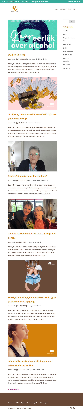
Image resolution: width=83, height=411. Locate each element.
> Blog (29, 180)
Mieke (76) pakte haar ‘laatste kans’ (27, 176)
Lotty (14, 59)
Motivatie (38, 123)
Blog (69, 9)
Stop (57, 9)
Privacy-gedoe (44, 403)
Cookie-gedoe (33, 403)
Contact (63, 9)
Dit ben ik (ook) (16, 54)
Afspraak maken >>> (74, 2)
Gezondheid (36, 59)
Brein (29, 59)
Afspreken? (24, 403)
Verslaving (43, 59)
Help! (42, 370)
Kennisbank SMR (13, 403)
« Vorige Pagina (13, 389)
